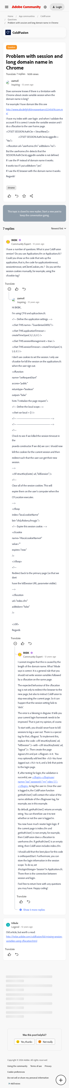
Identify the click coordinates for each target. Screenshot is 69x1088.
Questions (12, 19)
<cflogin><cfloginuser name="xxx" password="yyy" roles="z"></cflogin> (38, 781)
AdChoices (15, 1083)
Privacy (48, 1066)
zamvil (15, 80)
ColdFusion (45, 16)
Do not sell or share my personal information (28, 1077)
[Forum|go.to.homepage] (26, 7)
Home (10, 16)
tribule (14, 923)
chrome (11, 187)
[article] (34, 265)
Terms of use (36, 1066)
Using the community (17, 1066)
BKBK (14, 240)
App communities (27, 16)
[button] (6, 8)
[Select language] (45, 7)
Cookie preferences (16, 1071)
